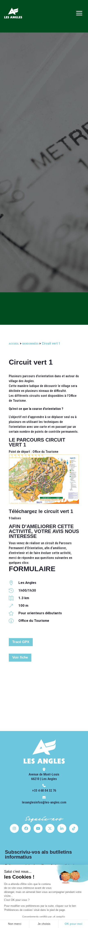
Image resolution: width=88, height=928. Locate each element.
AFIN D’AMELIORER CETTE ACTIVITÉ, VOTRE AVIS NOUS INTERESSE (44, 531)
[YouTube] (38, 828)
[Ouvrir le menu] (79, 13)
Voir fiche (20, 657)
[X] (49, 828)
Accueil (14, 343)
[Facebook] (26, 828)
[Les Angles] (13, 13)
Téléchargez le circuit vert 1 (41, 511)
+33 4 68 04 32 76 (44, 790)
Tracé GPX (20, 642)
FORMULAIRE (32, 569)
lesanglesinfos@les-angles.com (44, 802)
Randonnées (30, 343)
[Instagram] (14, 828)
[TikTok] (73, 828)
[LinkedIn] (61, 828)
